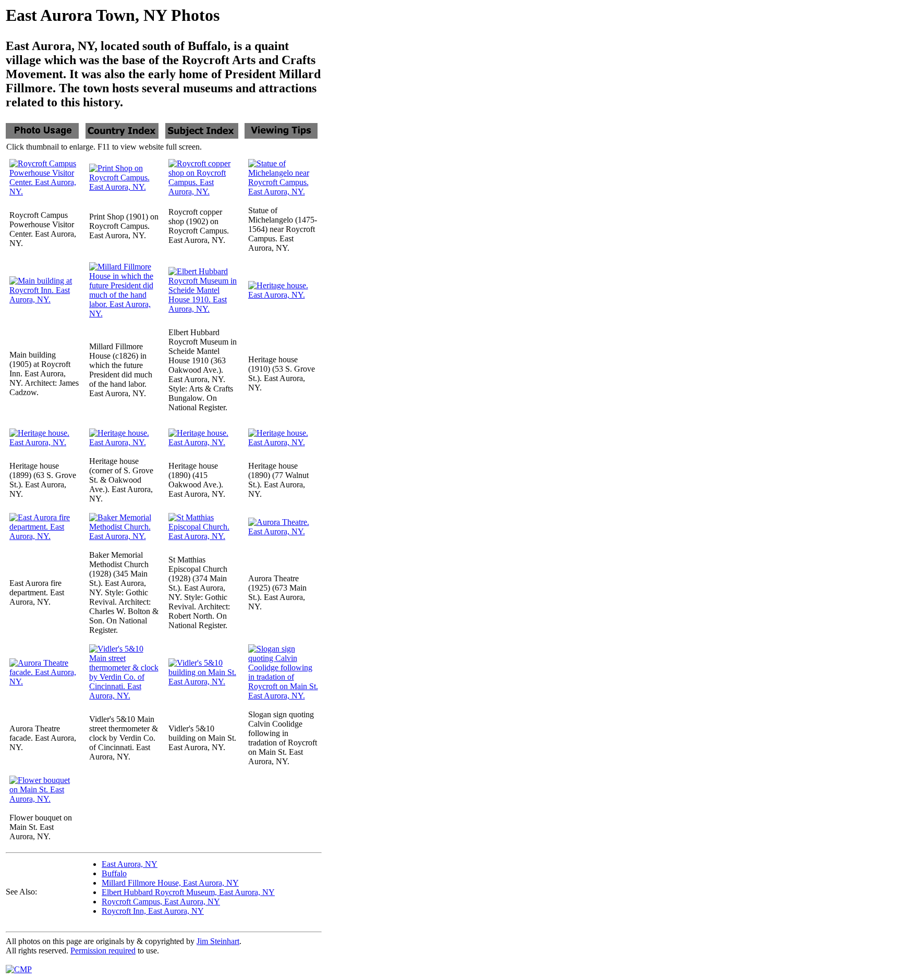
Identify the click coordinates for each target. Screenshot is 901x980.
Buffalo (114, 873)
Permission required (103, 950)
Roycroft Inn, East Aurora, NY (153, 910)
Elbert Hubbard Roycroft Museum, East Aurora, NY (188, 892)
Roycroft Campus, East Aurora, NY (161, 901)
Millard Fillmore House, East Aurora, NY (170, 882)
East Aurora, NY (129, 864)
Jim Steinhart (218, 941)
